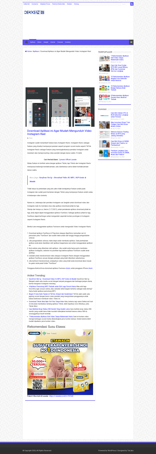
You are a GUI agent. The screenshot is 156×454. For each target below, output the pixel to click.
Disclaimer (35, 4)
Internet (53, 42)
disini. (90, 268)
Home (29, 51)
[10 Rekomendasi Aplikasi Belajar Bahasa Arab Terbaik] (104, 87)
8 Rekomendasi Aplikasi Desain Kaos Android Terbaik (120, 97)
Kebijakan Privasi (45, 4)
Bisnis (39, 42)
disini (68, 268)
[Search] (132, 4)
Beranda (26, 42)
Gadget (46, 42)
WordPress (112, 451)
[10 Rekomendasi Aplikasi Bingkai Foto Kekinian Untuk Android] (104, 78)
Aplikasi (32, 42)
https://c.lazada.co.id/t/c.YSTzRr (61, 396)
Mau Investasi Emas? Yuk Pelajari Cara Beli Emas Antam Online (120, 124)
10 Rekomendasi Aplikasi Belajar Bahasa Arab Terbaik (120, 88)
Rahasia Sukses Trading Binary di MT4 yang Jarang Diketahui (120, 134)
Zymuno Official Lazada (67, 160)
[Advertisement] (93, 22)
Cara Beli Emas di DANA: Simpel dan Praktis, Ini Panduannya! (120, 143)
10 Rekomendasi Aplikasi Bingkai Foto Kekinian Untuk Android (120, 78)
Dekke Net (27, 4)
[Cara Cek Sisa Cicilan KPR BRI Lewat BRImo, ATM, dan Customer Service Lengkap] (104, 68)
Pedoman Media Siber (58, 4)
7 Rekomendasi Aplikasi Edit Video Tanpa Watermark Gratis (120, 58)
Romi (30, 138)
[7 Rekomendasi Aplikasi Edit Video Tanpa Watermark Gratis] (104, 58)
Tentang (76, 4)
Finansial (60, 42)
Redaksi (69, 4)
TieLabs (130, 451)
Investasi (68, 42)
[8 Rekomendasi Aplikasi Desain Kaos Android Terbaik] (104, 97)
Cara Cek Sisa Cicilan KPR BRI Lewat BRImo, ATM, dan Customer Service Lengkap (119, 68)
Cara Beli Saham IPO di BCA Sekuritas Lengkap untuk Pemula (119, 115)
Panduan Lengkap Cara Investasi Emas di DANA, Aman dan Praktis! (120, 152)
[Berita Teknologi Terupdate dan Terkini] (34, 12)
